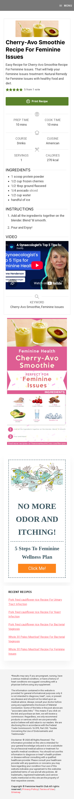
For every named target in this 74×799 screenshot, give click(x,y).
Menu (68, 5)
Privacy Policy (30, 789)
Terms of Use (47, 789)
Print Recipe (39, 101)
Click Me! (37, 568)
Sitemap (15, 792)
